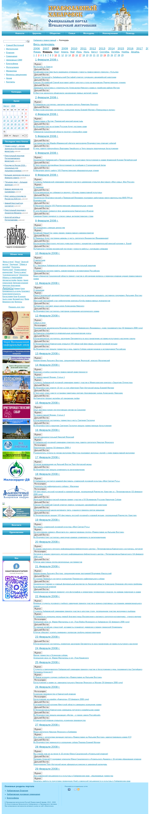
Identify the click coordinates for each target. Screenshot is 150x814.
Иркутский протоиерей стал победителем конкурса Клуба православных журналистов (71, 301)
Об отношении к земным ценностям (49, 228)
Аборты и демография (12, 277)
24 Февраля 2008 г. (47, 648)
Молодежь (88, 33)
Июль (86, 52)
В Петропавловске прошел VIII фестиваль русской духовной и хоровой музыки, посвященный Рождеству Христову (85, 515)
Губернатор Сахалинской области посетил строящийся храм (60, 132)
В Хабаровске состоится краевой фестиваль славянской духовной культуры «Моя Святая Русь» (76, 481)
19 (87, 55)
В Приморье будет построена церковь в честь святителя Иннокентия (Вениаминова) (70, 238)
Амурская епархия (20, 283)
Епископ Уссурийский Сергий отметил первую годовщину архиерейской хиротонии (70, 505)
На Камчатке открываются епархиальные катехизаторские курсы (62, 333)
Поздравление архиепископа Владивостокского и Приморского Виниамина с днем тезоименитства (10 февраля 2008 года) (88, 328)
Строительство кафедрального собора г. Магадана (56, 486)
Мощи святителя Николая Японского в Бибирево (55, 732)
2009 (65, 48)
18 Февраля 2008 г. (47, 474)
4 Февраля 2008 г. (46, 114)
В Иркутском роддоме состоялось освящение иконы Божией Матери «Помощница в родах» (74, 110)
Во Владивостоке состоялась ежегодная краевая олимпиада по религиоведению (69, 537)
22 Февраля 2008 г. (47, 596)
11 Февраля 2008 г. (47, 283)
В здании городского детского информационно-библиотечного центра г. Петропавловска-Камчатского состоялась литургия (88, 549)
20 (91, 55)
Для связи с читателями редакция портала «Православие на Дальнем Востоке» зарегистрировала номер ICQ (82, 737)
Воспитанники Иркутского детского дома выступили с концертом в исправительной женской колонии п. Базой (82, 243)
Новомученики (110, 33)
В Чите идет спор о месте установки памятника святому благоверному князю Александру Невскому (78, 393)
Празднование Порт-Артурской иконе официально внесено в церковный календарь (70, 764)
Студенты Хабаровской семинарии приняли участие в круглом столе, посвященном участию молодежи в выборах (84, 611)
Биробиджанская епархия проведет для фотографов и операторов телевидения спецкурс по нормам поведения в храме (87, 592)
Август (94, 52)
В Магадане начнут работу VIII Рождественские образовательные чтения (66, 170)
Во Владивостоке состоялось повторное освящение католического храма (66, 311)
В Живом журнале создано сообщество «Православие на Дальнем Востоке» (67, 677)
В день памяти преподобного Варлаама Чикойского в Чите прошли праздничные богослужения (75, 148)
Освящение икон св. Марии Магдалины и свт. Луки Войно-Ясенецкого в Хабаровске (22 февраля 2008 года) (81, 622)
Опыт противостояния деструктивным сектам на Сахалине (59, 410)
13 (66, 55)
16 (76, 55)
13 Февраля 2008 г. (47, 353)
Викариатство (8, 302)
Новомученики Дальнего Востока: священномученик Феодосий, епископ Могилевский (71, 360)
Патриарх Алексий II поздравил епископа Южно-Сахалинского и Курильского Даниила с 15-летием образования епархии (87, 759)
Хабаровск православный (44, 40)
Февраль (47, 52)
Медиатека (11, 71)
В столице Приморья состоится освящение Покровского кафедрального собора (68, 579)
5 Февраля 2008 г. (46, 136)
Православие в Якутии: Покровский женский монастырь (58, 121)
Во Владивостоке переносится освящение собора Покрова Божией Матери (66, 742)
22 (98, 55)
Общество (55, 33)
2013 (102, 48)
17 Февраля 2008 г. (47, 457)
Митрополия (12, 49)
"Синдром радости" (10, 275)
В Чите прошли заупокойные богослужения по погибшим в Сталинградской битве (69, 165)
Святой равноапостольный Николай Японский (53, 437)
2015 (121, 48)
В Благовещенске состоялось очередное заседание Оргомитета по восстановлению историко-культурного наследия (85, 644)
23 (101, 55)
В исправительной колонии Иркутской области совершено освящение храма (67, 704)
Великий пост (18, 299)
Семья (72, 33)
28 (119, 55)
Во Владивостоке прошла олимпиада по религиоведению (59, 470)
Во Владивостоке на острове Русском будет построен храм (60, 126)
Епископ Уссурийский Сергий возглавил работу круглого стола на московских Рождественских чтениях (79, 82)
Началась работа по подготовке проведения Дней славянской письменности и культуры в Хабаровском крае (81, 781)
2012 (93, 48)
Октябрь (115, 52)
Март (56, 52)
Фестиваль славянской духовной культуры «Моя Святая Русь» (61, 527)
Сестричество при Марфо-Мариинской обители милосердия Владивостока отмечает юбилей (74, 143)
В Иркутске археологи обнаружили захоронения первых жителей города (65, 93)
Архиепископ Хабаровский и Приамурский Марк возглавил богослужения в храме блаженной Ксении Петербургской (85, 160)
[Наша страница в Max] (16, 600)
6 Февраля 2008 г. (46, 152)
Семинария (11, 56)
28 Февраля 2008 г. (47, 746)
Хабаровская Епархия (17, 790)
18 (83, 55)
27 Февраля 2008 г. (47, 724)
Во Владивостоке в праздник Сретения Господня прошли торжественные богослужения (72, 426)
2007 (46, 48)
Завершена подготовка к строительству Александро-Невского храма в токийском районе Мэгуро (76, 88)
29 (122, 55)
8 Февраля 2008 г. (46, 174)
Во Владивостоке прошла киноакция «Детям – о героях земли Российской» (66, 715)
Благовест (26, 291)
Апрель (65, 52)
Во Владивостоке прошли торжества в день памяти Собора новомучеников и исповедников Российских (79, 349)
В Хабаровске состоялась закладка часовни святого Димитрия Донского (65, 104)
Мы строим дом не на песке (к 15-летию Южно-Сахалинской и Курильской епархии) (70, 754)
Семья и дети (39, 323)
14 (69, 55)
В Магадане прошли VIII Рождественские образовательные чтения (63, 206)
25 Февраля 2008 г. (47, 662)
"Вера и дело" (8, 262)
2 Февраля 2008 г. (46, 97)
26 (112, 55)
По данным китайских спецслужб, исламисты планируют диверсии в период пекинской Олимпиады (77, 627)
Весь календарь (43, 44)
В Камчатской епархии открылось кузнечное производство (59, 720)
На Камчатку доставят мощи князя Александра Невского (58, 306)
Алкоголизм (7, 283)
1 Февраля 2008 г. (46, 59)
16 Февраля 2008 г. (47, 430)
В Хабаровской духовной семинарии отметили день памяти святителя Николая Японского (73, 442)
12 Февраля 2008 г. (47, 315)
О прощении (38, 290)
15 (73, 55)
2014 (111, 48)
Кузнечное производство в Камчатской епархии (54, 694)
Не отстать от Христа (42, 67)
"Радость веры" (20, 272)
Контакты (10, 82)
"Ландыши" (13, 264)
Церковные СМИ (14, 60)
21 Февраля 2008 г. (47, 566)
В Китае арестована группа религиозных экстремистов (57, 562)
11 (59, 55)
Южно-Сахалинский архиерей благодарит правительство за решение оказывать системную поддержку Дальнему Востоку (87, 295)
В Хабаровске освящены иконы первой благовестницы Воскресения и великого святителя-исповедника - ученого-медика (87, 616)
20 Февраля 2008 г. (47, 541)
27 (115, 55)
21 (94, 55)
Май (72, 52)
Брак (15, 296)
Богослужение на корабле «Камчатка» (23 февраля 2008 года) (61, 699)
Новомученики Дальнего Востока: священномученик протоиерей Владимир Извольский (72, 573)
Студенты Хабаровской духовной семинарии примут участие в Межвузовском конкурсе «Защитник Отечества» (83, 382)
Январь (37, 52)
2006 (36, 48)
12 (62, 55)
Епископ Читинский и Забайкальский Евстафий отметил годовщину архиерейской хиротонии (74, 77)
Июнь (79, 52)
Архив (9, 78)
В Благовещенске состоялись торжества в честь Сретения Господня (64, 420)
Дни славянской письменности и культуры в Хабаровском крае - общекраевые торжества (73, 776)
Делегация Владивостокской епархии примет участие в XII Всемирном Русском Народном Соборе (77, 499)
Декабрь (135, 52)
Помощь (130, 33)
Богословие (7, 296)
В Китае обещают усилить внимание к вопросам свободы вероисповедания (67, 632)
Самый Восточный (15, 45)
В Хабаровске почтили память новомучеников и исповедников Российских (66, 271)
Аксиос (20, 280)
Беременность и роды (11, 291)
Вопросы (18, 302)
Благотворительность (11, 294)
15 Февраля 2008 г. (47, 402)
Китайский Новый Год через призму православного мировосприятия (63, 233)
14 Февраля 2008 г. (47, 364)
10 (55, 55)
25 (108, 55)
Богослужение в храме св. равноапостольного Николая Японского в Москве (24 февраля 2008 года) (78, 682)
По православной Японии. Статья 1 (49, 377)
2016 (130, 48)
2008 (55, 48)
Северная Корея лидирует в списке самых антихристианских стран (63, 216)
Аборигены (23, 275)
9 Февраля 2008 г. (46, 220)
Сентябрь (104, 52)
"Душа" (17, 262)
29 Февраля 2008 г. (47, 768)
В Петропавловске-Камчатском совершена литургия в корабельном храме (66, 710)
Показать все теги (16, 307)
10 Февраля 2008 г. (47, 253)
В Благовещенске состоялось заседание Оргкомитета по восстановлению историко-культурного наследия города (84, 338)
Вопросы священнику (16, 74)
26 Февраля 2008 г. (47, 686)
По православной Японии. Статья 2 (49, 415)
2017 (139, 48)
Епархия (10, 52)
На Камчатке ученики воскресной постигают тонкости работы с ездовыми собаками (70, 249)
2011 (83, 48)
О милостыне (39, 260)
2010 (74, 48)
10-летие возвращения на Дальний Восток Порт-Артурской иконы (62, 464)
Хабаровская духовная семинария (23, 794)
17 (80, 55)
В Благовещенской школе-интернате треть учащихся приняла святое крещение (68, 510)
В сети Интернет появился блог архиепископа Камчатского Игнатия (63, 211)
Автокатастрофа (9, 280)
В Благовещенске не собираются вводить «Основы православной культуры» (67, 192)
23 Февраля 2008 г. (47, 636)
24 (105, 55)
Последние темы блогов (16, 141)
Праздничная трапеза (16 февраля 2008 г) (52, 448)
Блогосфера (12, 63)
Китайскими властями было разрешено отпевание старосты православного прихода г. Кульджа (75, 72)
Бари (23, 289)
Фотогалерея (12, 67)
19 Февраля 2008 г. (47, 519)
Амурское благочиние (11, 285)
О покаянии (38, 187)
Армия (17, 288)
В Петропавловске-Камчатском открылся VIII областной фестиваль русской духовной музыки (75, 344)
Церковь (37, 33)
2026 (13, 106)
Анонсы (8, 288)
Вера (27, 299)
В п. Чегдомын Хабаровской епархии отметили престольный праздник (64, 265)
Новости (19, 33)
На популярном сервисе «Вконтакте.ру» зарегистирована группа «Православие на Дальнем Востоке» (78, 532)
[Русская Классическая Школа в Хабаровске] (16, 519)
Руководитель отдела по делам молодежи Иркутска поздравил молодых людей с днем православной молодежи (84, 453)
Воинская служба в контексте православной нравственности (60, 372)
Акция (25, 280)
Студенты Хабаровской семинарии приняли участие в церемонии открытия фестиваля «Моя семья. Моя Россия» (83, 182)
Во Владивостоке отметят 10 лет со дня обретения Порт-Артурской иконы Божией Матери (73, 388)
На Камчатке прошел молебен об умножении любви (56, 398)
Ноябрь (125, 52)
